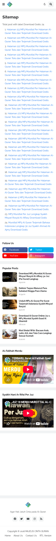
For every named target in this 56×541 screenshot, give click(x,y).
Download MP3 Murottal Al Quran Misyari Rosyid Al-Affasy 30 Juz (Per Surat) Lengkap (35, 276)
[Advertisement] (28, 464)
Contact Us (31, 535)
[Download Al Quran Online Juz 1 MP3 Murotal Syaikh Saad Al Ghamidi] (9, 319)
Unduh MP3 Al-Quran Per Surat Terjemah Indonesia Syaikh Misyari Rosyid (36, 304)
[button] (3, 4)
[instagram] (34, 519)
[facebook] (14, 519)
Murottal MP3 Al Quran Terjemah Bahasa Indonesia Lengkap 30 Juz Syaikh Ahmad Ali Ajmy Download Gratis (27, 226)
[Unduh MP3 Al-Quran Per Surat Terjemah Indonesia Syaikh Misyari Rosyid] (9, 304)
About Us (18, 535)
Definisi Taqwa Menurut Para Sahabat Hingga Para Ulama (33, 289)
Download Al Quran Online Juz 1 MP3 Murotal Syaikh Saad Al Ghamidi (34, 318)
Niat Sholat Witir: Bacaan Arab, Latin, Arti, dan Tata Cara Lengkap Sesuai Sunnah (35, 333)
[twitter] (21, 519)
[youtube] (28, 519)
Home (8, 535)
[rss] (41, 519)
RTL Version (45, 535)
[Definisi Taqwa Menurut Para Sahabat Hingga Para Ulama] (9, 292)
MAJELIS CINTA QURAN (37, 531)
